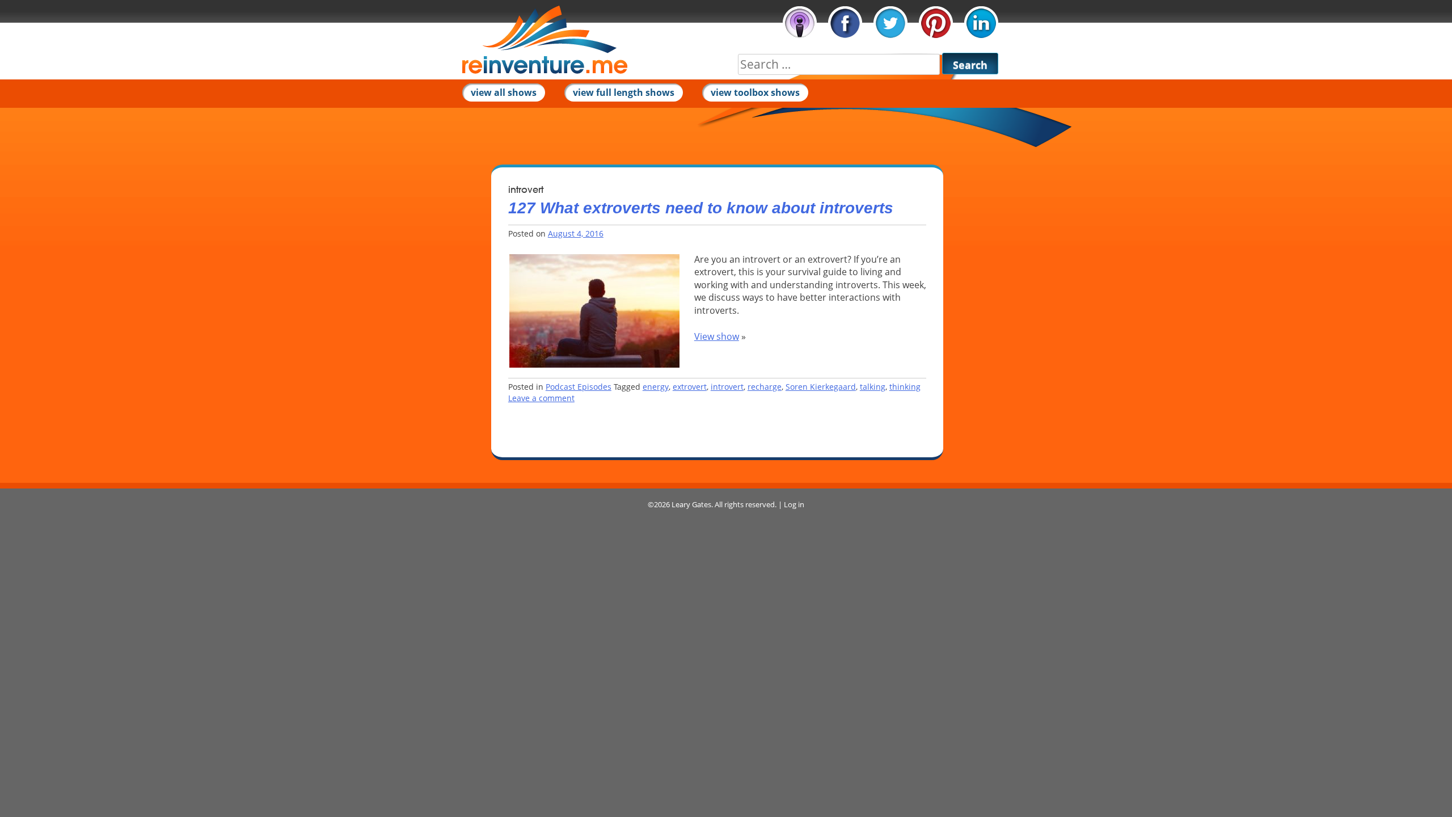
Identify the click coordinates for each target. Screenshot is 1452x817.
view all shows (504, 92)
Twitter (890, 23)
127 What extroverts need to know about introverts (700, 208)
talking (872, 386)
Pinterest (936, 23)
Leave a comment (541, 398)
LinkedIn (981, 23)
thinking (905, 386)
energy (656, 386)
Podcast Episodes (578, 386)
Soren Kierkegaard (821, 386)
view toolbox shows (755, 92)
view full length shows (623, 92)
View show (716, 336)
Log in (794, 504)
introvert (727, 386)
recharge (765, 386)
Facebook (845, 23)
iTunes (799, 23)
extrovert (690, 386)
